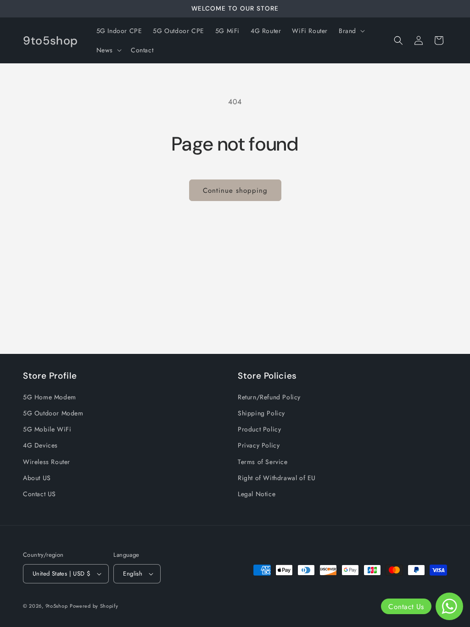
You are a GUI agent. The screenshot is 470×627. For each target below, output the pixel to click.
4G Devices (40, 445)
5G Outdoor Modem (53, 413)
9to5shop (56, 606)
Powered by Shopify (94, 606)
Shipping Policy (261, 413)
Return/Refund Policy (269, 397)
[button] (351, 30)
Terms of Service (263, 461)
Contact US (39, 493)
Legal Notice (256, 493)
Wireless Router (46, 461)
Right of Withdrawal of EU (277, 477)
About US (37, 477)
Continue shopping (235, 190)
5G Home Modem (49, 397)
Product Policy (259, 429)
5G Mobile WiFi (47, 429)
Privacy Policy (259, 445)
